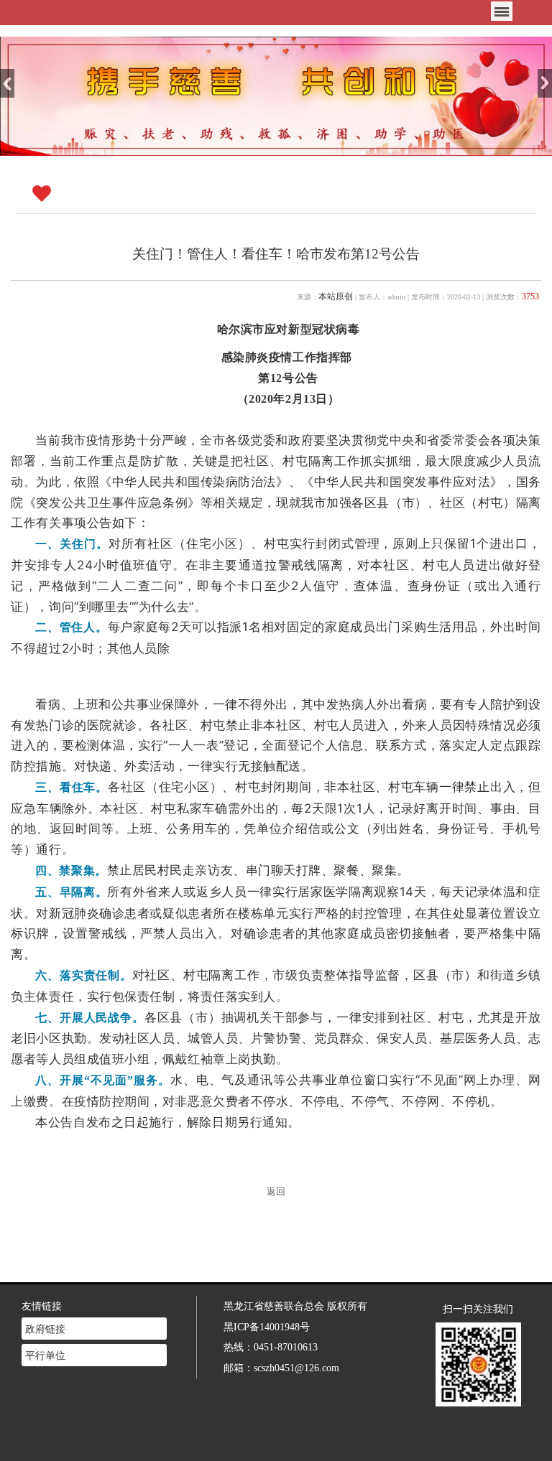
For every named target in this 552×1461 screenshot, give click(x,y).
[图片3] (276, 95)
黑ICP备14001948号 (267, 1326)
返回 (276, 1192)
